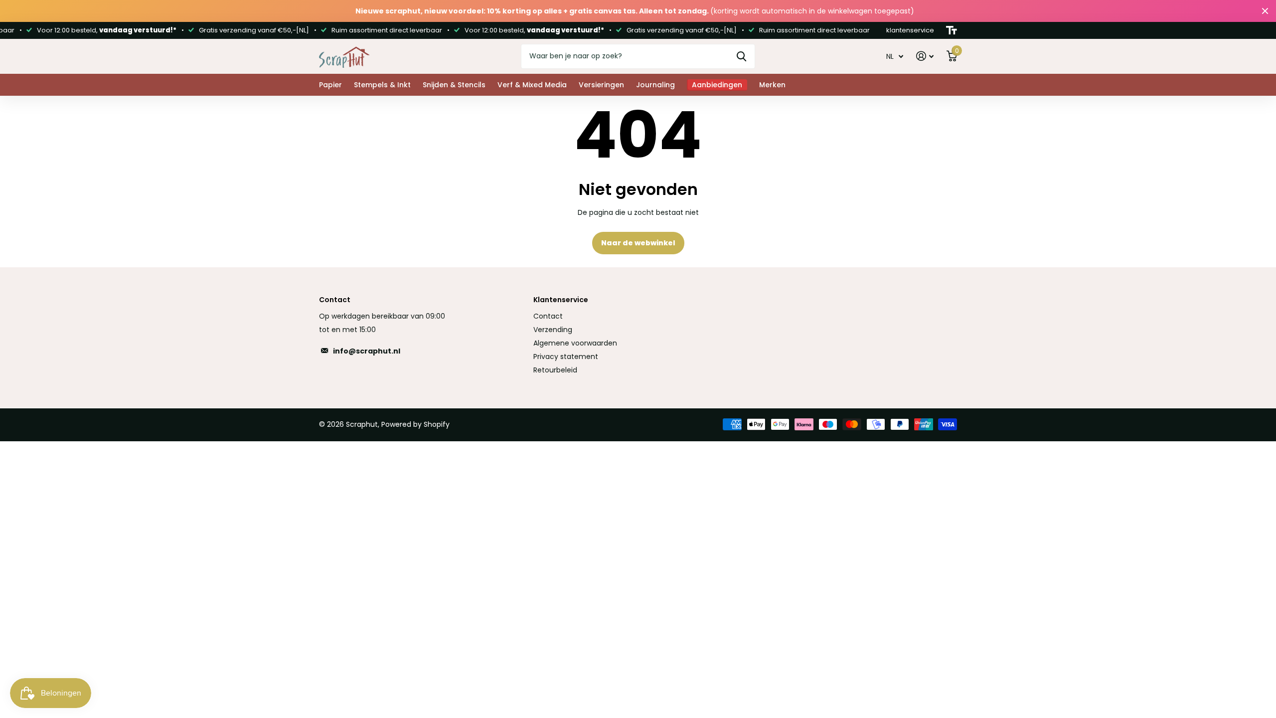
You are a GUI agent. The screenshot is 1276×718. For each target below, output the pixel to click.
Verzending (552, 330)
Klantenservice (560, 300)
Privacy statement (565, 356)
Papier (330, 85)
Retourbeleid (555, 370)
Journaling (655, 85)
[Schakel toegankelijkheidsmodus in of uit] (951, 30)
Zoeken (741, 56)
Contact (548, 316)
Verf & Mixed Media (532, 85)
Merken (772, 85)
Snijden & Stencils (454, 85)
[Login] (925, 56)
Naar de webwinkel (638, 243)
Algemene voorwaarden (575, 343)
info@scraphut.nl (366, 351)
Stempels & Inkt (382, 85)
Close (1265, 11)
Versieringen (601, 85)
